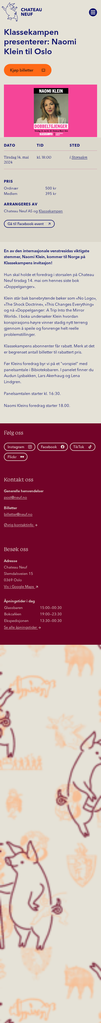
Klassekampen (51, 211)
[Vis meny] (93, 12)
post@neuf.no (15, 498)
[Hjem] (23, 14)
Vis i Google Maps (19, 587)
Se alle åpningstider (21, 628)
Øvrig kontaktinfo (19, 525)
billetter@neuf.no (18, 515)
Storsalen (79, 157)
